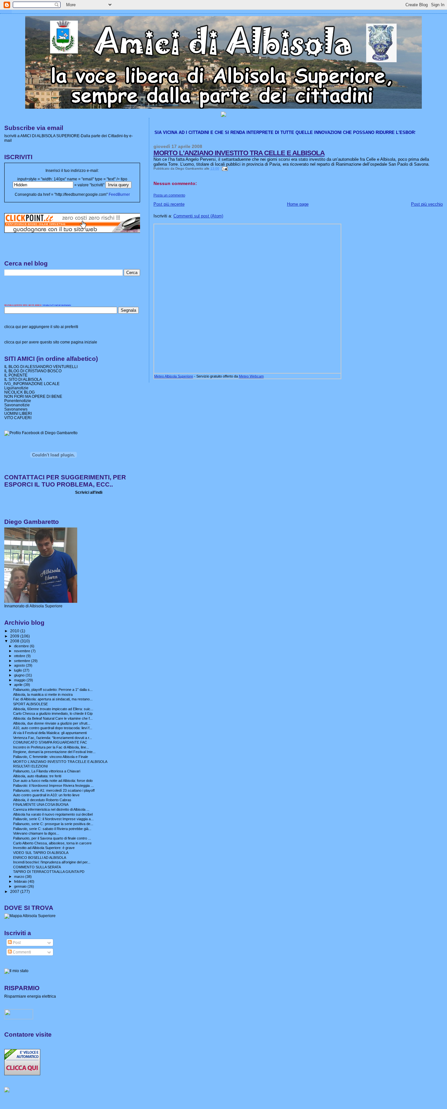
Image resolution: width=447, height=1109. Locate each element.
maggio (20, 680)
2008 (15, 641)
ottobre (20, 656)
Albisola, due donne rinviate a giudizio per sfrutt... (51, 723)
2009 (15, 636)
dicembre (22, 646)
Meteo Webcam (251, 376)
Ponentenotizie (17, 400)
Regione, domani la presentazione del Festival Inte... (54, 752)
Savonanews (15, 409)
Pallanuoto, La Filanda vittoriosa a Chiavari (46, 771)
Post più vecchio (427, 204)
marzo (19, 876)
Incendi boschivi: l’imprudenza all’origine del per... (51, 862)
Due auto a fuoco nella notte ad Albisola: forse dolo (53, 781)
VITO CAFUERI (17, 418)
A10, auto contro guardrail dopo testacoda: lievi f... (52, 728)
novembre (22, 651)
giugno (20, 675)
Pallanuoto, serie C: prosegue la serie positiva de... (53, 824)
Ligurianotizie (16, 388)
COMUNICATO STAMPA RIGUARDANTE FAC (50, 742)
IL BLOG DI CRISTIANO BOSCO (33, 371)
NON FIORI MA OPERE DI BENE (33, 396)
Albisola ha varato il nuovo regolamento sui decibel (53, 814)
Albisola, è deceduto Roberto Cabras (42, 800)
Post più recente (169, 204)
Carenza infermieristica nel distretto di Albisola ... (51, 809)
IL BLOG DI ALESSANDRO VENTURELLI (41, 366)
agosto (20, 665)
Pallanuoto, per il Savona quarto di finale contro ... (52, 838)
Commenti (21, 952)
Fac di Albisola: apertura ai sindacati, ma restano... (53, 699)
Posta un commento (169, 195)
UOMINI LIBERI (18, 413)
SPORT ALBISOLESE (30, 704)
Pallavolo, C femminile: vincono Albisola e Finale (50, 757)
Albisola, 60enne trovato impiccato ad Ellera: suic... (53, 709)
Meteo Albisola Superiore (173, 376)
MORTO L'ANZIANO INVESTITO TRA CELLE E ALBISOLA (239, 153)
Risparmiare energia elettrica (30, 996)
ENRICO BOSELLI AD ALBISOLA (39, 857)
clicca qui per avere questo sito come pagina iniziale (50, 342)
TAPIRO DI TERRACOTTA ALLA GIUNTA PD (48, 872)
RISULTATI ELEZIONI (30, 766)
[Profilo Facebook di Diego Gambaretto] (41, 433)
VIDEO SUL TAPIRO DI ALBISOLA (40, 853)
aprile (19, 685)
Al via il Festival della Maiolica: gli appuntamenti (50, 733)
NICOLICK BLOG (19, 392)
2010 (15, 631)
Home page (298, 204)
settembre (22, 661)
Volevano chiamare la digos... (36, 833)
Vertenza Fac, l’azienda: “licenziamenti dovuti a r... (52, 738)
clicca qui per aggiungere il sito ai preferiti (41, 326)
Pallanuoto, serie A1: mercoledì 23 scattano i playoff (54, 790)
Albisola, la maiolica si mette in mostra (43, 694)
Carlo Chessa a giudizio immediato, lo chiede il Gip (53, 713)
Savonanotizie (17, 405)
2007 (15, 891)
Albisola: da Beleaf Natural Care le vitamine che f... (53, 718)
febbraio (21, 881)
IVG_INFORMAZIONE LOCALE (32, 383)
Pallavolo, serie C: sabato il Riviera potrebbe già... (52, 829)
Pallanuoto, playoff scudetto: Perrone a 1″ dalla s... (53, 690)
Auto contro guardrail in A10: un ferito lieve (46, 795)
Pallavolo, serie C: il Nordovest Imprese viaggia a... (53, 819)
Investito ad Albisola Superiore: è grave (44, 848)
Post (16, 942)
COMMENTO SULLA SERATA (37, 867)
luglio (18, 670)
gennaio (20, 886)
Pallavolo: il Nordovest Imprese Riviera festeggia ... (53, 785)
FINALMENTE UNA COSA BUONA (40, 804)
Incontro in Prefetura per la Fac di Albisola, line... (51, 747)
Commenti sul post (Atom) (198, 215)
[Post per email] (224, 168)
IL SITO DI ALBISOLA (23, 379)
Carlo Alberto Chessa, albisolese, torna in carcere (52, 843)
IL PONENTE (15, 375)
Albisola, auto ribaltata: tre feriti (37, 776)
